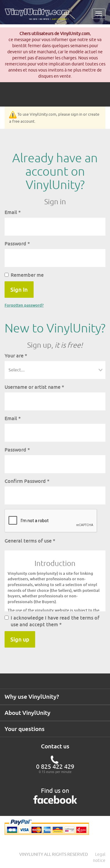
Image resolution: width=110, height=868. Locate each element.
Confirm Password (27, 481)
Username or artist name (34, 387)
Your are (16, 356)
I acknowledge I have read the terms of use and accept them (55, 621)
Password (17, 244)
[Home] (39, 16)
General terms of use (30, 541)
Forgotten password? (24, 305)
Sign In (19, 289)
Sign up (19, 639)
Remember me (27, 275)
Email (13, 212)
